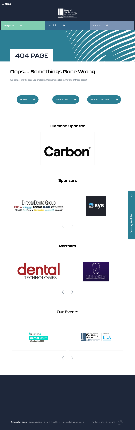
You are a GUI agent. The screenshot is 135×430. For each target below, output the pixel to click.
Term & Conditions (52, 422)
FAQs (50, 408)
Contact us (53, 412)
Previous (63, 226)
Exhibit (53, 25)
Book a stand (54, 402)
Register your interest (57, 398)
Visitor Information (56, 391)
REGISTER (62, 99)
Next (72, 226)
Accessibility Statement (73, 422)
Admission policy (55, 405)
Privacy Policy (35, 422)
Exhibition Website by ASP (103, 422)
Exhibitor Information (57, 395)
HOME (23, 99)
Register (9, 25)
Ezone (96, 25)
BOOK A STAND (100, 99)
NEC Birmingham (94, 403)
